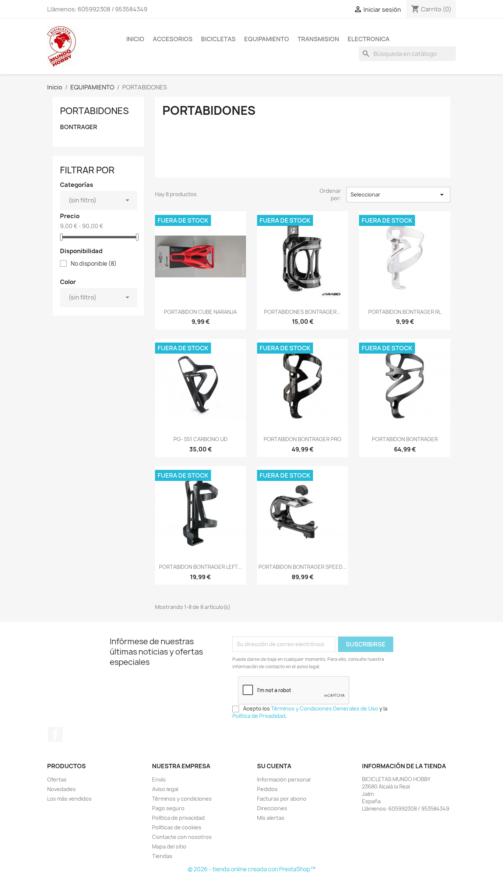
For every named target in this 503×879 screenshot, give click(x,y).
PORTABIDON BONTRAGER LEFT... (200, 566)
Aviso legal (165, 789)
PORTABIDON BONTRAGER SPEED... (302, 566)
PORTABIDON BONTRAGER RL (404, 311)
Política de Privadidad (258, 715)
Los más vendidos (69, 798)
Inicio (135, 39)
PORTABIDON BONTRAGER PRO (302, 439)
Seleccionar (398, 194)
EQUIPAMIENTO (266, 39)
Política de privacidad (178, 817)
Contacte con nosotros (182, 836)
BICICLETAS (218, 39)
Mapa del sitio (169, 846)
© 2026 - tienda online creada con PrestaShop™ (252, 869)
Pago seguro (168, 808)
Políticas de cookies (176, 827)
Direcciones (272, 808)
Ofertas (57, 779)
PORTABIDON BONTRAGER (405, 439)
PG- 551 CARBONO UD (200, 439)
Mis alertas (270, 817)
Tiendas (162, 856)
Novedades (61, 789)
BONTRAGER (78, 127)
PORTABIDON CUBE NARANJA (200, 311)
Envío (159, 779)
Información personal (283, 779)
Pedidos (267, 789)
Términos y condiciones (182, 798)
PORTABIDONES (94, 110)
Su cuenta (274, 766)
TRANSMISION (318, 39)
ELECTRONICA (369, 39)
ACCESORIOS (173, 39)
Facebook (55, 734)
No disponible (94, 263)
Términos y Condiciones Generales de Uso (324, 708)
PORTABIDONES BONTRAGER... (302, 311)
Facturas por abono (281, 798)
